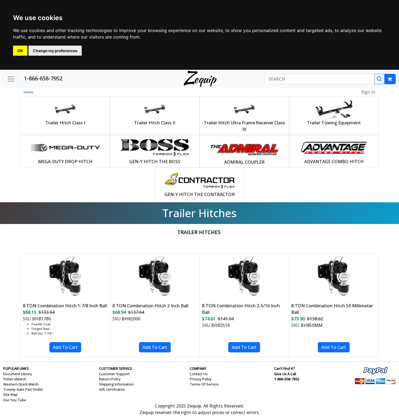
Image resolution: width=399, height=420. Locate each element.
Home (28, 92)
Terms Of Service (204, 384)
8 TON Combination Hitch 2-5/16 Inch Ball (241, 309)
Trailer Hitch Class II (154, 123)
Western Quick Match (21, 384)
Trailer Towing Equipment (334, 123)
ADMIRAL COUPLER (244, 162)
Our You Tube (14, 399)
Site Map (10, 394)
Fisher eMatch (14, 379)
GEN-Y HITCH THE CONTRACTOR (199, 194)
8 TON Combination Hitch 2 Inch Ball (150, 306)
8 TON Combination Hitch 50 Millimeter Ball (332, 309)
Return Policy (110, 379)
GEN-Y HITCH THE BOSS (154, 162)
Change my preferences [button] (55, 50)
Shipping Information (116, 384)
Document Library (17, 373)
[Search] (379, 79)
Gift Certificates (112, 389)
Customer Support (114, 373)
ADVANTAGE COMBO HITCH (334, 162)
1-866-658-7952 (43, 78)
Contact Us (199, 373)
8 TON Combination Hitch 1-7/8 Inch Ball (65, 306)
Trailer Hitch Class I (65, 123)
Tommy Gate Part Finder (23, 389)
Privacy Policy (201, 379)
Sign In (368, 92)
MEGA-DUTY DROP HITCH (65, 162)
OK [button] (20, 50)
